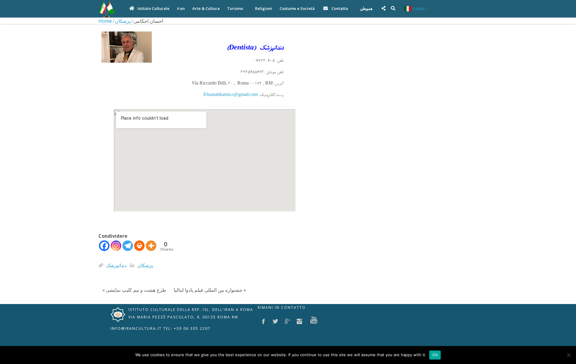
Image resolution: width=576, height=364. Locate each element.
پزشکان (122, 21)
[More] (151, 245)
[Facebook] (104, 245)
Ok (435, 354)
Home (105, 21)
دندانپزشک (116, 265)
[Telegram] (127, 245)
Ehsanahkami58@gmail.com (230, 95)
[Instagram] (116, 245)
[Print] (139, 245)
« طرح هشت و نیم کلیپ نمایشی (134, 290)
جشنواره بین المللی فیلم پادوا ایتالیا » (210, 290)
